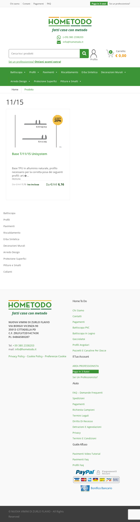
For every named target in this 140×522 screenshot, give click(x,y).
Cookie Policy (35, 356)
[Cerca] (84, 53)
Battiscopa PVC (81, 327)
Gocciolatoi (79, 339)
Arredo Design (19, 81)
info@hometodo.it (73, 42)
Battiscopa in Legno (84, 333)
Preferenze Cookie (55, 356)
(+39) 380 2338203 (73, 37)
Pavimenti (48, 72)
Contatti (26, 3)
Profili (32, 72)
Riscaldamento (69, 72)
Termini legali (81, 415)
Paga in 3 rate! (99, 3)
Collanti (7, 271)
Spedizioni (79, 398)
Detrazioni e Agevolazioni (87, 426)
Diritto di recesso (83, 421)
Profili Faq (78, 465)
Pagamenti (38, 3)
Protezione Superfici (45, 81)
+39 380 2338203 (23, 345)
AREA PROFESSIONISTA (86, 366)
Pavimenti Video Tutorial (86, 453)
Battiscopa (16, 72)
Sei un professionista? (119, 3)
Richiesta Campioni (84, 409)
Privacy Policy (17, 356)
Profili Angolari (81, 344)
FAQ (49, 3)
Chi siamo (14, 3)
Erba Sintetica (89, 72)
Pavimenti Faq (81, 459)
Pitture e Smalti (69, 81)
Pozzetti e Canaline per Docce (89, 350)
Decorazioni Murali (112, 72)
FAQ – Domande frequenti (88, 392)
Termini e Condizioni (84, 438)
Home (15, 89)
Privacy (77, 432)
